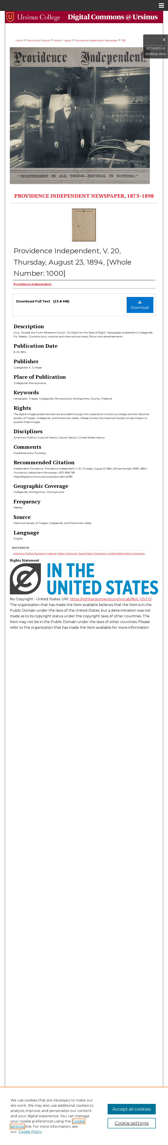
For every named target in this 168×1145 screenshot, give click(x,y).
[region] (84, 1116)
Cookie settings (132, 1123)
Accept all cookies (131, 1109)
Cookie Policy (30, 1132)
